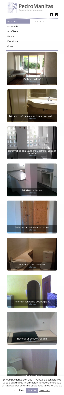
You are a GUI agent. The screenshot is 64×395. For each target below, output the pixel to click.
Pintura (10, 36)
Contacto (39, 21)
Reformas (12, 21)
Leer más (44, 390)
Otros (10, 46)
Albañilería (12, 31)
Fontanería (12, 26)
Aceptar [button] (32, 390)
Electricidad (13, 41)
